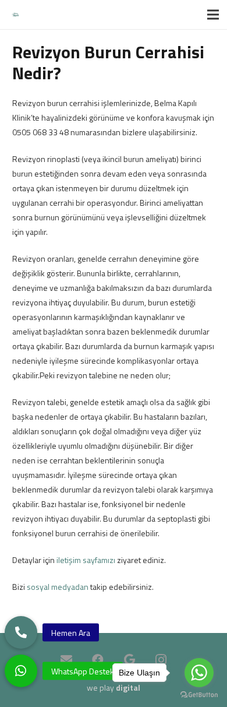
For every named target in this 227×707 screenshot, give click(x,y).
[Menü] (213, 14)
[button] (21, 671)
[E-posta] (66, 659)
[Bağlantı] (15, 15)
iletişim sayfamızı (85, 560)
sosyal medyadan (57, 587)
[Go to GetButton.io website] (199, 695)
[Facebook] (97, 659)
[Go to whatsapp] (199, 672)
